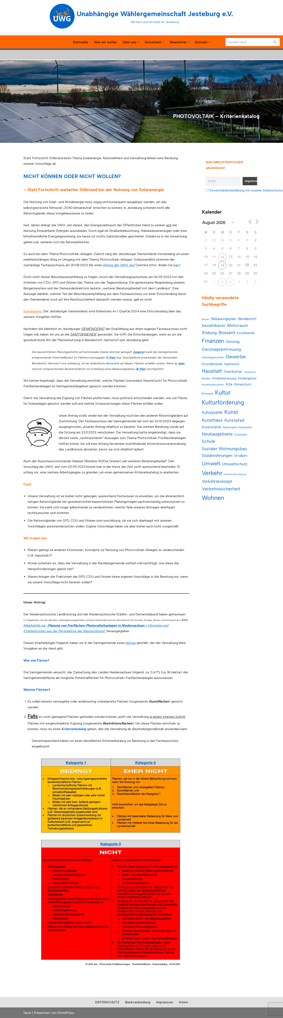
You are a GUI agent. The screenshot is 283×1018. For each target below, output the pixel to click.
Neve (27, 1013)
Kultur (223, 392)
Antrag (131, 643)
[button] (138, 42)
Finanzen (213, 341)
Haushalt (212, 371)
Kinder (206, 378)
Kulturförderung (223, 402)
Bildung (209, 332)
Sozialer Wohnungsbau (224, 448)
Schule (208, 441)
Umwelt (211, 463)
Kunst (231, 412)
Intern (183, 1002)
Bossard (227, 332)
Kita (229, 384)
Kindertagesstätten (213, 384)
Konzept (207, 393)
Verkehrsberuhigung (235, 474)
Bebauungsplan (223, 319)
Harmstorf (231, 364)
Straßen (240, 456)
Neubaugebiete (217, 434)
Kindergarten (247, 378)
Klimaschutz (243, 384)
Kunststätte (211, 427)
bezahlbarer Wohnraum (225, 325)
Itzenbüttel (233, 371)
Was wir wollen (105, 42)
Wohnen (213, 497)
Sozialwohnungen (217, 455)
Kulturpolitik (212, 412)
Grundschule (212, 364)
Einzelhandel (246, 333)
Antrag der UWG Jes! (119, 265)
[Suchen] (275, 42)
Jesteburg (250, 372)
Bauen (205, 319)
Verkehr (212, 473)
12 (222, 256)
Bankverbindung (137, 1002)
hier (176, 265)
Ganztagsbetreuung (221, 349)
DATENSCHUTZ (107, 1002)
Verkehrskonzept (217, 481)
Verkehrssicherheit (221, 488)
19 (222, 265)
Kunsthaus (212, 420)
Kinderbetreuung (224, 378)
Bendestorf (247, 319)
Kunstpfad (234, 420)
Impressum (164, 1002)
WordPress (65, 1013)
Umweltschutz (234, 464)
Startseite (80, 42)
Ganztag (232, 341)
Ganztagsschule (213, 357)
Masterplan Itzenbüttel (237, 427)
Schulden (241, 434)
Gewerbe (236, 357)
